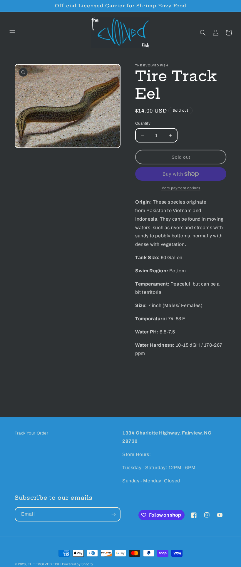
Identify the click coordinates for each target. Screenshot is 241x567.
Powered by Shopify (78, 564)
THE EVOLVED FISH (44, 564)
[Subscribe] (113, 514)
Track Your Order (31, 433)
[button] (12, 32)
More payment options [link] (180, 188)
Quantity (142, 123)
